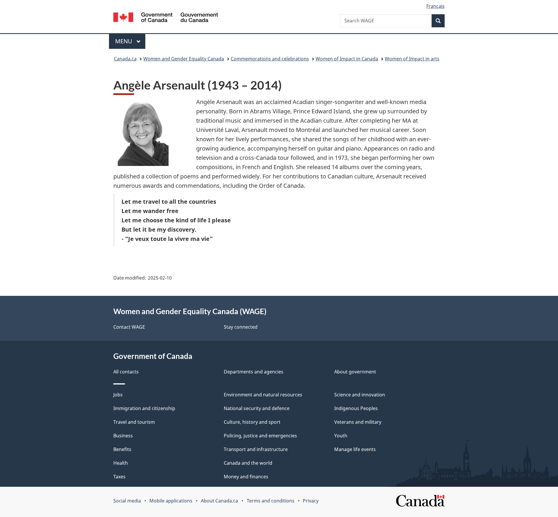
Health (120, 463)
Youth (340, 435)
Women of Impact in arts (412, 59)
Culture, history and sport (252, 422)
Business (123, 435)
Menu (124, 41)
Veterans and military (357, 422)
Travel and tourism (134, 422)
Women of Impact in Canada (347, 59)
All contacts (126, 371)
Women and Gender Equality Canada (183, 59)
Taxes (119, 476)
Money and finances (246, 476)
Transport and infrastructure (256, 449)
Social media (127, 501)
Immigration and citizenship (144, 408)
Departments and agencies (253, 371)
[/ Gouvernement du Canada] (165, 18)
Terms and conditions (270, 501)
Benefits (122, 449)
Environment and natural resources (263, 394)
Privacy (311, 501)
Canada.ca (125, 59)
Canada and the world (248, 463)
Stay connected (240, 327)
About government (355, 371)
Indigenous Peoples (356, 408)
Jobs (118, 394)
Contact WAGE (129, 327)
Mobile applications (170, 501)
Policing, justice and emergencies (260, 435)
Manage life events (355, 449)
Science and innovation (359, 394)
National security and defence (256, 408)
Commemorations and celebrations (270, 59)
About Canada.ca (219, 501)
